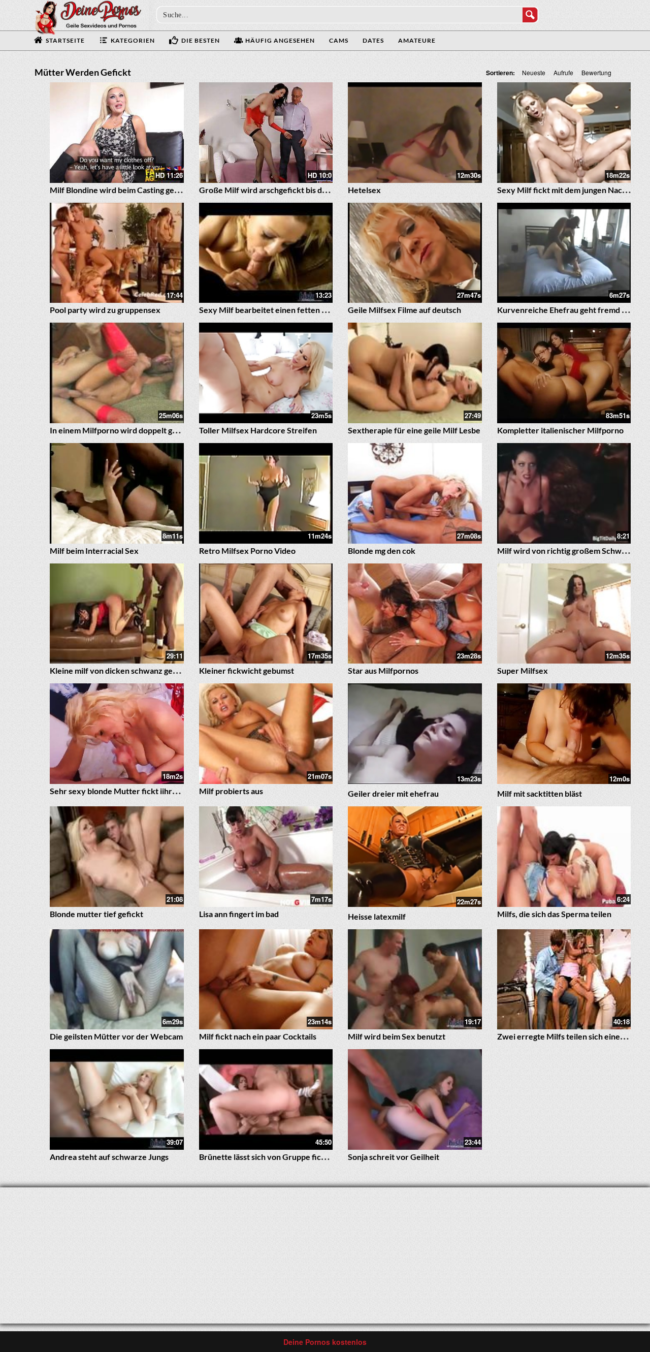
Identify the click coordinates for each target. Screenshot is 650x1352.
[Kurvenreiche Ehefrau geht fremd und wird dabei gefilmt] (564, 253)
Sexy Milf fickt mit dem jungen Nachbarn (570, 190)
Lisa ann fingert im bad (239, 914)
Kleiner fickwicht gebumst (246, 670)
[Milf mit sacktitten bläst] (564, 734)
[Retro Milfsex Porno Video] (266, 493)
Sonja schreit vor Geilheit (393, 1156)
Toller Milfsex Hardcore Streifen (258, 430)
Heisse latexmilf (377, 916)
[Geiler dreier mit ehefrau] (415, 734)
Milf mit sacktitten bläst (539, 793)
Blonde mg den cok (381, 550)
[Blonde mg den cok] (415, 493)
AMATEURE (417, 40)
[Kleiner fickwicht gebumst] (266, 613)
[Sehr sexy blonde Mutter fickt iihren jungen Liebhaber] (117, 733)
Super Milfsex (522, 670)
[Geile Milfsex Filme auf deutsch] (415, 253)
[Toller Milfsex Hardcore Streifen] (266, 373)
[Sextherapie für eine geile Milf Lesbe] (415, 373)
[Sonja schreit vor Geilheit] (415, 1099)
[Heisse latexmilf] (415, 857)
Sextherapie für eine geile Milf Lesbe (414, 430)
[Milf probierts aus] (266, 733)
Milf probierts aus (231, 791)
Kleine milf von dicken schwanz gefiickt (120, 670)
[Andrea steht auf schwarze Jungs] (117, 1099)
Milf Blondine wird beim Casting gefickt (120, 190)
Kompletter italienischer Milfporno (560, 430)
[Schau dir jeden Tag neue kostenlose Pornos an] (88, 16)
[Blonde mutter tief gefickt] (117, 856)
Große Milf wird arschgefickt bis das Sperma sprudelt (295, 190)
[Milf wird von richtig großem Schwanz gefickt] (564, 493)
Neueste (533, 72)
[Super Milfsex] (564, 613)
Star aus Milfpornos (383, 670)
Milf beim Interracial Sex (94, 550)
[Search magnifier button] (530, 14)
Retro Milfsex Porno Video (247, 550)
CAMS (338, 40)
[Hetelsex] (415, 132)
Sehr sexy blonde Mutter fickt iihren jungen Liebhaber (147, 791)
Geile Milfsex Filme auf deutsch (404, 310)
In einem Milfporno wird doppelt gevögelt (125, 430)
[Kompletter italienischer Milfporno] (564, 373)
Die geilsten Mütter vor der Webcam (116, 1036)
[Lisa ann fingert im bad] (266, 856)
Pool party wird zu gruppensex (105, 310)
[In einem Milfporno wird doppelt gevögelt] (117, 373)
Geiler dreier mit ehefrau (393, 793)
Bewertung (596, 72)
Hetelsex (364, 190)
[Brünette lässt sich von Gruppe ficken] (266, 1099)
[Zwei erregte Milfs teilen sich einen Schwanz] (564, 979)
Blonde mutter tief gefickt (96, 914)
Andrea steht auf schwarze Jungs (109, 1156)
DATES (373, 40)
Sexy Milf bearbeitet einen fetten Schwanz (276, 310)
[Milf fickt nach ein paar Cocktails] (266, 979)
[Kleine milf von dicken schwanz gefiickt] (117, 613)
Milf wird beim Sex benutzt (396, 1036)
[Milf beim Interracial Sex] (117, 493)
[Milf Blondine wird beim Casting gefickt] (117, 132)
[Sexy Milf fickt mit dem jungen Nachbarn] (564, 132)
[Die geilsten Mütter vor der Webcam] (117, 979)
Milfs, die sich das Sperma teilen (554, 914)
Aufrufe (563, 72)
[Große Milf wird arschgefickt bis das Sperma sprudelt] (266, 132)
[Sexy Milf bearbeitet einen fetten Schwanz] (266, 253)
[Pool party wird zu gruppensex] (117, 253)
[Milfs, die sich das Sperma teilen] (564, 856)
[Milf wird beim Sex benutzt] (415, 979)
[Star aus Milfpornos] (415, 613)
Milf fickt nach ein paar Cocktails (257, 1036)
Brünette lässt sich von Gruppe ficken (267, 1156)
